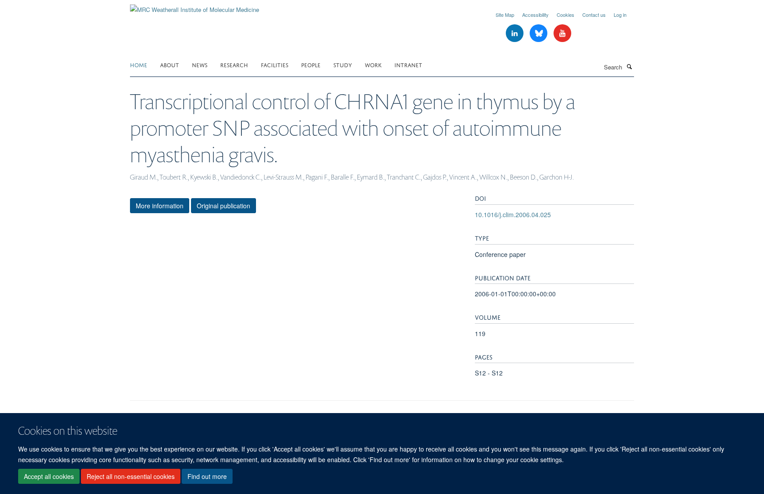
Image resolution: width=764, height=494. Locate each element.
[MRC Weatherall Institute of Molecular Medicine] (194, 6)
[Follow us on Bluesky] (539, 33)
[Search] (629, 66)
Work (373, 64)
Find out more (207, 476)
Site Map (505, 14)
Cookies (565, 14)
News (199, 64)
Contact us (594, 14)
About (169, 64)
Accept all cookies (49, 476)
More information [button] (159, 205)
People (311, 64)
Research (234, 64)
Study (342, 64)
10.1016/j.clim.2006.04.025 (513, 214)
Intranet (408, 64)
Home (138, 64)
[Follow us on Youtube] (562, 33)
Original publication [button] (223, 205)
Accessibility (535, 14)
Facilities (274, 64)
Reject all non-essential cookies (131, 476)
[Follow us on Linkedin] (515, 33)
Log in (620, 14)
